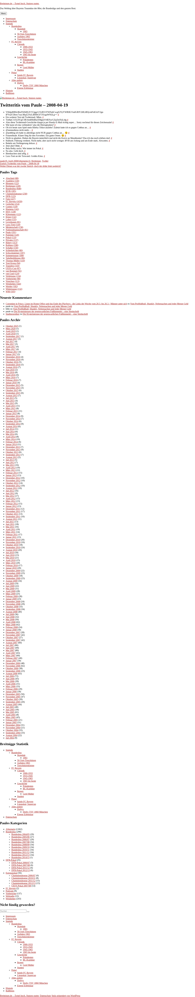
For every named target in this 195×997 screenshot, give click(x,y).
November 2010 (13, 542)
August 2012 (11, 488)
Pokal (14, 72)
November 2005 (13, 697)
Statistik (9, 23)
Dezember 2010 (13, 539)
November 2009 (13, 573)
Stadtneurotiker (12, 314)
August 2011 (11, 519)
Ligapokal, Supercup (26, 78)
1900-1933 (28, 47)
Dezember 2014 (13, 416)
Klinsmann (13, 214)
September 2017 (13, 336)
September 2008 (13, 609)
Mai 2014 (10, 434)
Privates (12, 240)
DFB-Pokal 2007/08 (20, 865)
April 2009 (11, 591)
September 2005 (13, 702)
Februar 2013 (12, 473)
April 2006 (11, 684)
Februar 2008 (12, 627)
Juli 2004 (10, 738)
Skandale (21, 29)
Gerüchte (12, 204)
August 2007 (11, 642)
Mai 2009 (10, 588)
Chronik (21, 44)
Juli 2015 (10, 398)
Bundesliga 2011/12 (20, 852)
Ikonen (20, 65)
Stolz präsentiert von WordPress (66, 995)
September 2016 (13, 364)
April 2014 (11, 436)
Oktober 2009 (12, 576)
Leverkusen (13, 222)
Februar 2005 (12, 720)
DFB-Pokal (11, 860)
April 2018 (11, 334)
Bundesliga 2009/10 (20, 847)
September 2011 (13, 516)
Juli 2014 (10, 429)
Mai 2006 (10, 681)
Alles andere (17, 80)
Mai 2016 (10, 372)
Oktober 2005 (12, 699)
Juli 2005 (10, 707)
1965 (25, 31)
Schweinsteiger (15, 253)
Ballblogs (10, 93)
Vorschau (12, 281)
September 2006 (13, 671)
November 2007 (13, 635)
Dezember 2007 (13, 632)
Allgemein (22, 161)
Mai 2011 (10, 527)
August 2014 (11, 426)
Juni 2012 (10, 493)
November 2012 (13, 480)
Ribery (11, 242)
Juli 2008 (10, 614)
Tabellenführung (15, 258)
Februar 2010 (12, 565)
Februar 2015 (12, 411)
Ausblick (12, 181)
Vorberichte (13, 278)
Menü (3, 13)
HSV (11, 212)
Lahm (11, 219)
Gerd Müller (28, 67)
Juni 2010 (10, 555)
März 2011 (10, 532)
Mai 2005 (10, 712)
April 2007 (11, 653)
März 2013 (11, 470)
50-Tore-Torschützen (26, 34)
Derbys (20, 83)
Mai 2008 (10, 619)
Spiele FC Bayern (25, 75)
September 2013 (13, 455)
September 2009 (13, 578)
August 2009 (11, 581)
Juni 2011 (10, 524)
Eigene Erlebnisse (25, 88)
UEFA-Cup (13, 268)
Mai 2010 (10, 557)
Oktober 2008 (12, 606)
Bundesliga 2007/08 (20, 842)
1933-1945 (28, 49)
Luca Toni (13, 224)
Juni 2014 (10, 431)
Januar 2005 (11, 722)
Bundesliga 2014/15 (20, 857)
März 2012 (11, 501)
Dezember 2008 (13, 601)
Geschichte (22, 57)
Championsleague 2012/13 (23, 883)
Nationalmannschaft (17, 230)
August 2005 (11, 704)
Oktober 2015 (12, 390)
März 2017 (11, 349)
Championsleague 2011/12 (23, 880)
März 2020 (11, 328)
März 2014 (11, 439)
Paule (11, 232)
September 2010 (13, 547)
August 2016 (11, 367)
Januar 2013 (11, 475)
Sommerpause (15, 255)
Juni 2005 (10, 709)
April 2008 (11, 622)
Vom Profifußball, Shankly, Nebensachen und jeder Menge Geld (159, 303)
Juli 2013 (10, 460)
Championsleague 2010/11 (23, 878)
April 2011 (10, 529)
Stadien (20, 70)
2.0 (28, 161)
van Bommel (14, 271)
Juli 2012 (10, 491)
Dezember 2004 (13, 725)
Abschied (12, 178)
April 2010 (11, 560)
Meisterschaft (14, 227)
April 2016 (11, 375)
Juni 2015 (10, 400)
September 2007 (13, 640)
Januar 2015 (11, 413)
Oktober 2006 (12, 668)
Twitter (45, 161)
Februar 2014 (12, 442)
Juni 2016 (10, 370)
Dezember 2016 (13, 357)
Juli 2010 (10, 552)
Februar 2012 (12, 503)
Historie (9, 90)
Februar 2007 (12, 658)
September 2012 (13, 485)
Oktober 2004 (12, 730)
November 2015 (13, 388)
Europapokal (11, 873)
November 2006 (13, 666)
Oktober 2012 (12, 483)
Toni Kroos (13, 263)
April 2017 (11, 346)
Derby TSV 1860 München (35, 85)
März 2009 (11, 594)
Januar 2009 (11, 599)
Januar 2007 (11, 660)
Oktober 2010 (12, 545)
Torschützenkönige (25, 39)
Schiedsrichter (14, 250)
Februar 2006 (12, 689)
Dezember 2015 (13, 385)
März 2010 (11, 563)
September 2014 (13, 424)
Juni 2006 (10, 678)
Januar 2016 (11, 382)
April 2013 (11, 467)
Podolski (12, 235)
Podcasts (10, 891)
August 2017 (11, 339)
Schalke (12, 248)
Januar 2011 (11, 537)
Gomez (12, 206)
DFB (11, 196)
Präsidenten (28, 59)
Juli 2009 (10, 583)
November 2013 (13, 449)
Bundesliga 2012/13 (20, 855)
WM (10, 291)
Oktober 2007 (12, 637)
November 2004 (13, 727)
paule (2, 161)
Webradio (10, 896)
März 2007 (11, 655)
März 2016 (11, 377)
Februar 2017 (12, 352)
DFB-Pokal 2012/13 (20, 870)
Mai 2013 (10, 465)
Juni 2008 (10, 617)
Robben (12, 245)
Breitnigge (36, 161)
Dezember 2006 (13, 663)
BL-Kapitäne (29, 62)
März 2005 (11, 717)
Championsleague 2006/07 (23, 875)
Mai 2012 (10, 496)
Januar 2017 (11, 354)
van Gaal (12, 273)
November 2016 (13, 359)
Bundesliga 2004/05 (20, 834)
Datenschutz (11, 21)
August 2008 (11, 612)
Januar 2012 (11, 506)
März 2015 (11, 408)
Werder (12, 286)
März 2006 (11, 686)
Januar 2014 (11, 444)
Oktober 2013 (12, 452)
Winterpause (14, 289)
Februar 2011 (12, 534)
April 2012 (11, 498)
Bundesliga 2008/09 (20, 844)
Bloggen (12, 183)
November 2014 (13, 418)
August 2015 (11, 395)
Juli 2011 (10, 521)
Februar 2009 (12, 596)
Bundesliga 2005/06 (20, 837)
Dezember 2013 (13, 447)
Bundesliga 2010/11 (20, 850)
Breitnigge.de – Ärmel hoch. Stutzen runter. (19, 3)
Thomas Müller (15, 260)
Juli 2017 (10, 341)
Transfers (12, 266)
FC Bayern (16, 41)
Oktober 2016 (12, 362)
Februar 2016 (12, 380)
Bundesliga (16, 26)
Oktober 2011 (12, 514)
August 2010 (11, 550)
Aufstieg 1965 (23, 36)
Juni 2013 (10, 462)
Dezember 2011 (13, 509)
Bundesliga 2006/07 (20, 839)
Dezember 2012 (13, 478)
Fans (10, 199)
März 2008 (11, 624)
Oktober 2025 (12, 326)
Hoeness (12, 209)
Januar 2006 (11, 691)
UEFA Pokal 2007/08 (21, 886)
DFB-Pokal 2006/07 (20, 862)
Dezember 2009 (13, 570)
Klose (11, 217)
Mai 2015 (10, 403)
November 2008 (13, 604)
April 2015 (11, 406)
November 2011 (13, 511)
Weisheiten (13, 284)
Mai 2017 (10, 344)
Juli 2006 (10, 676)
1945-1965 (28, 52)
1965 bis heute (29, 54)
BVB (11, 191)
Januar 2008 (11, 630)
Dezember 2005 (13, 694)
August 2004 (11, 735)
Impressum (11, 18)
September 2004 (13, 733)
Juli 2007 (10, 645)
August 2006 (11, 673)
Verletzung (13, 276)
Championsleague (16, 194)
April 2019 (11, 331)
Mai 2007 (10, 650)
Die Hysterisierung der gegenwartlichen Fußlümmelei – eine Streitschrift (46, 311)
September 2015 (13, 393)
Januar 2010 (11, 568)
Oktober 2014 (12, 421)
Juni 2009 (10, 586)
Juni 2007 (10, 648)
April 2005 (11, 715)
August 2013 (11, 457)
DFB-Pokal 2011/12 (20, 868)
